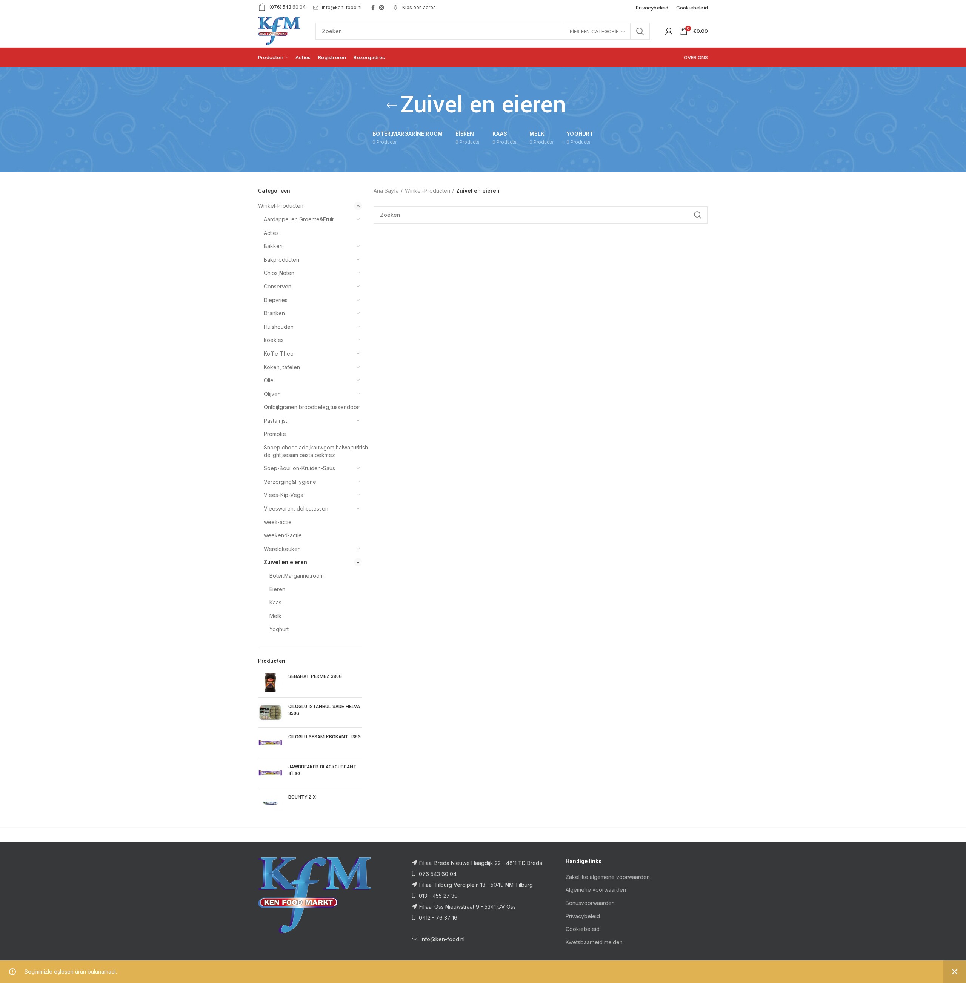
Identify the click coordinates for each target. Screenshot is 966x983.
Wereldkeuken (282, 549)
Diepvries (276, 300)
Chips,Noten (279, 273)
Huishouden (279, 327)
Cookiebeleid (583, 929)
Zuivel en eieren (285, 562)
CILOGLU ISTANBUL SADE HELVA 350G (324, 710)
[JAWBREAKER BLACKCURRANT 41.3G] (270, 773)
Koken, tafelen (282, 367)
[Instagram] (381, 7)
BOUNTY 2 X (302, 797)
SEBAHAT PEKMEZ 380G (315, 676)
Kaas (275, 602)
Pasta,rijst (275, 420)
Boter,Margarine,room (296, 575)
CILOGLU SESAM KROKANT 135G (324, 736)
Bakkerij (274, 246)
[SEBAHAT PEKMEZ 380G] (270, 682)
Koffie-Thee (279, 353)
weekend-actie (283, 535)
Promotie (275, 434)
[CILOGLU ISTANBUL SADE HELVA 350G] (270, 712)
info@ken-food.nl (341, 7)
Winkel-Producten (280, 205)
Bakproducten (281, 259)
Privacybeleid (583, 916)
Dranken (274, 313)
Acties (271, 233)
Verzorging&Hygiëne (290, 481)
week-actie (278, 522)
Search (640, 31)
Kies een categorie (594, 31)
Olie (269, 380)
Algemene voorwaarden (596, 889)
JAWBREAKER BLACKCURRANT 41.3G (322, 770)
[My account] (668, 31)
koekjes (274, 340)
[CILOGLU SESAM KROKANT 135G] (270, 742)
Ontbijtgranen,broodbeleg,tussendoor (308, 407)
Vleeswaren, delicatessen (296, 508)
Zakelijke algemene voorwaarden (608, 877)
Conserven (277, 286)
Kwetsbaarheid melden (594, 942)
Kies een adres (418, 7)
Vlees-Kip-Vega (283, 495)
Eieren (277, 589)
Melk (275, 616)
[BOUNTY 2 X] (270, 803)
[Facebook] (373, 7)
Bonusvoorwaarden (590, 903)
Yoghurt (279, 629)
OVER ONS (696, 57)
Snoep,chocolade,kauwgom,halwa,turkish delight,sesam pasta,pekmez (308, 451)
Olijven (272, 394)
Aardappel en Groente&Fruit (299, 219)
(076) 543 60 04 (287, 7)
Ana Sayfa (386, 190)
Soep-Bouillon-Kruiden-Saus (299, 468)
